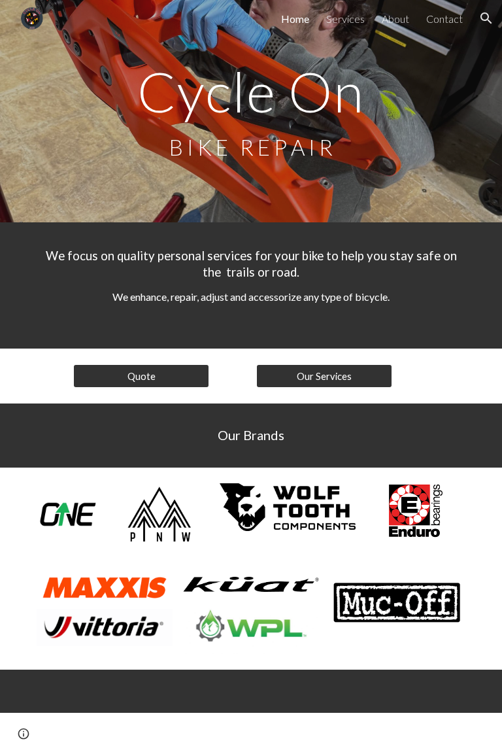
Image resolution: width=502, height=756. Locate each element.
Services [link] (345, 18)
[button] (486, 18)
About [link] (395, 18)
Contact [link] (444, 18)
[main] (251, 111)
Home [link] (295, 18)
